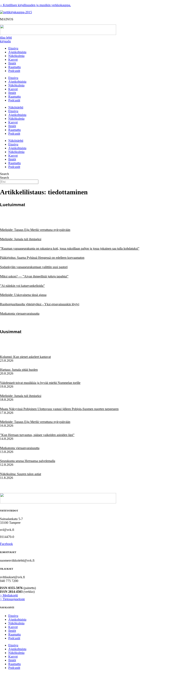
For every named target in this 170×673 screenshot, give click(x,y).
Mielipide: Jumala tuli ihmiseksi (20, 239)
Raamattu (14, 67)
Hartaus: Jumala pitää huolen (19, 369)
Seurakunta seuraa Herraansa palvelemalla (27, 461)
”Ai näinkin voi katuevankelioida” (22, 285)
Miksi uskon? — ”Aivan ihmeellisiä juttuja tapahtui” (34, 276)
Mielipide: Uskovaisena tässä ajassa (23, 295)
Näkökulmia (16, 56)
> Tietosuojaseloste (12, 599)
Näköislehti (15, 107)
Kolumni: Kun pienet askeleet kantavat (25, 357)
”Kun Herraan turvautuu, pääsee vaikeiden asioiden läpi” (37, 435)
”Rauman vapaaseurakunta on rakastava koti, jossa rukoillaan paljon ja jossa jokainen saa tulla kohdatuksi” (69, 248)
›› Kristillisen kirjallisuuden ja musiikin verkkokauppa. (35, 5)
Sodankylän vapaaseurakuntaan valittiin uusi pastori (34, 267)
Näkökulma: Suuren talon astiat (20, 474)
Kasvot (13, 59)
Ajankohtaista (17, 52)
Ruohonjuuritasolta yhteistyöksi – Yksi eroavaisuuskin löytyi (39, 304)
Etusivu (13, 48)
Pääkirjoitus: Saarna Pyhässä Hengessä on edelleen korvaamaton (42, 257)
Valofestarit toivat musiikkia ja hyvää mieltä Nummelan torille (40, 383)
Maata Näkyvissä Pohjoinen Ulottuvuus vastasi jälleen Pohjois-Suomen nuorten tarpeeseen (59, 409)
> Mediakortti (9, 595)
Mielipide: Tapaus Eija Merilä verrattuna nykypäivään (35, 230)
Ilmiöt (12, 63)
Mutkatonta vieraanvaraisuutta (19, 313)
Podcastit (14, 71)
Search (4, 174)
